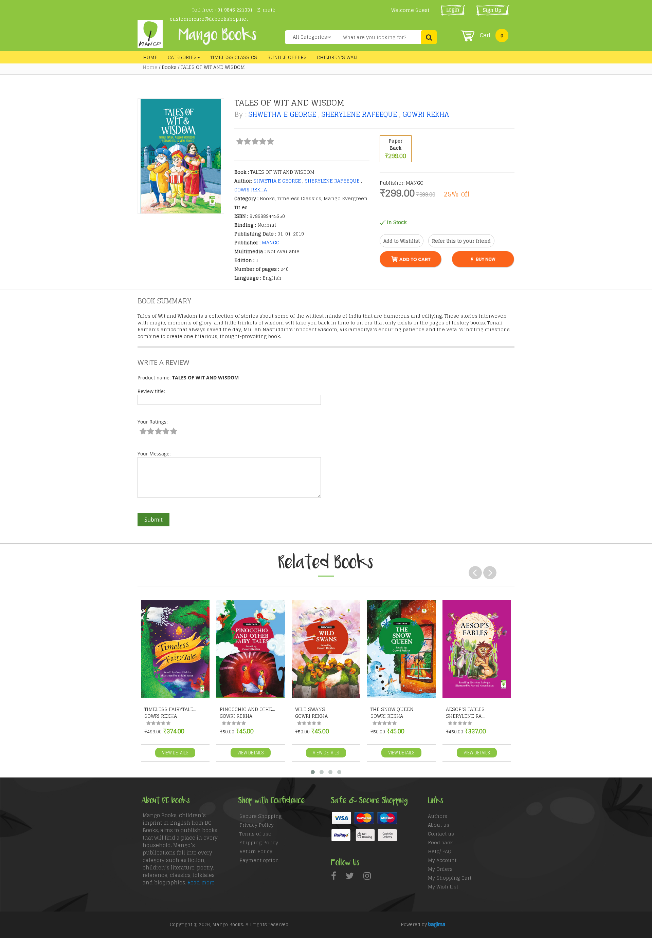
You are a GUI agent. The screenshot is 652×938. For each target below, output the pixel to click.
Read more (201, 882)
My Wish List (443, 886)
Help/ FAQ (439, 851)
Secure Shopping (260, 816)
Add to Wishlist (401, 241)
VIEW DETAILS (175, 752)
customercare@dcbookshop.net (209, 19)
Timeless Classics (233, 57)
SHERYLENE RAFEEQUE (359, 114)
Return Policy (255, 851)
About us (438, 825)
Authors (437, 816)
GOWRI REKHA (425, 114)
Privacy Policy (256, 825)
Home (150, 57)
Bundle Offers (287, 57)
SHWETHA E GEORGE (282, 114)
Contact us (441, 833)
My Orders (440, 869)
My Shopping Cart (449, 878)
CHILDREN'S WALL (337, 57)
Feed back (440, 842)
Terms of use (255, 833)
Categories (182, 57)
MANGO (270, 242)
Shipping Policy (258, 842)
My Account (442, 860)
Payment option (259, 860)
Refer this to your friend (461, 241)
